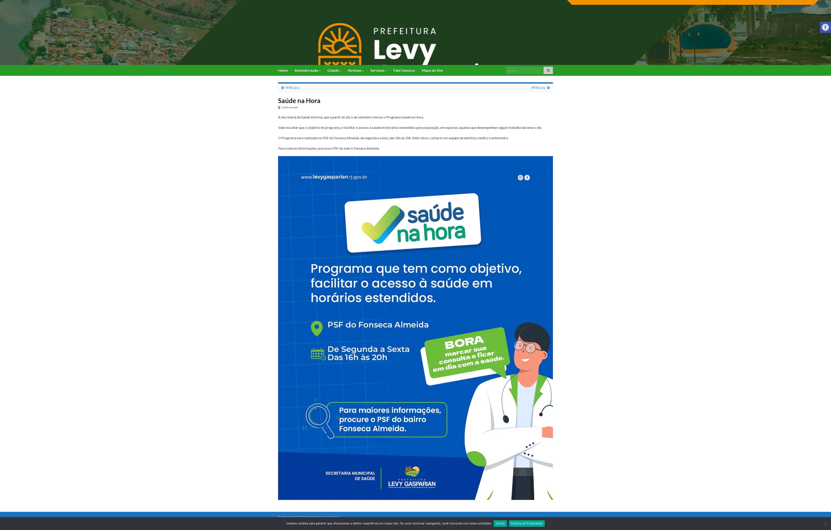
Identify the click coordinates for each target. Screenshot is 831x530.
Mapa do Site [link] (432, 70)
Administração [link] (307, 70)
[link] (825, 27)
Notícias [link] (355, 70)
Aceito (500, 523)
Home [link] (283, 70)
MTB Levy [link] (292, 87)
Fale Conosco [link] (404, 70)
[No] (825, 523)
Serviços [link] (377, 70)
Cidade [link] (333, 70)
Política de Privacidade (527, 523)
